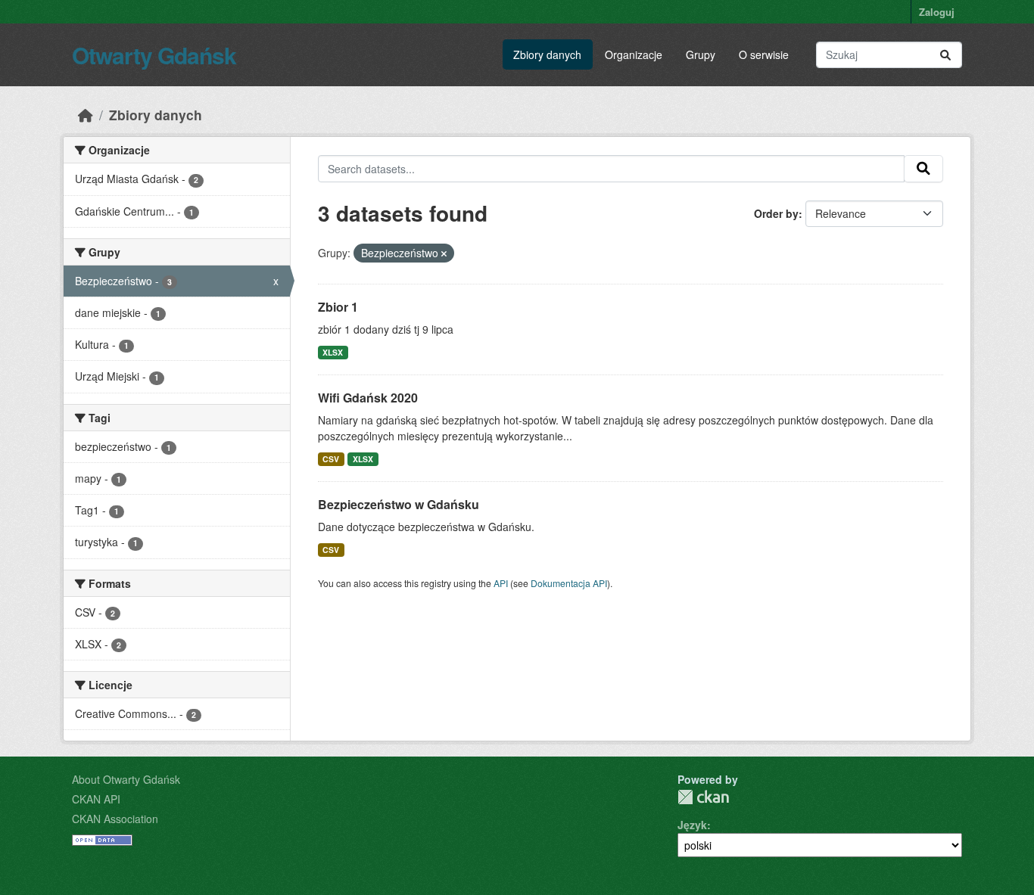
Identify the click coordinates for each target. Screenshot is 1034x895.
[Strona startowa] (85, 114)
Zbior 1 (338, 306)
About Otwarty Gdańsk (126, 779)
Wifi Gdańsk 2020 (368, 397)
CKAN (703, 797)
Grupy (700, 54)
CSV (330, 459)
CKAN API (96, 798)
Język (692, 824)
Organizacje (633, 54)
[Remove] (444, 253)
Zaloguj (937, 12)
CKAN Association (115, 818)
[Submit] (945, 55)
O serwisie (764, 54)
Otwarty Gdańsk (154, 55)
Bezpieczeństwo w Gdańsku (398, 504)
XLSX (332, 352)
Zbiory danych (547, 54)
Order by (776, 213)
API (501, 582)
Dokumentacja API (569, 582)
